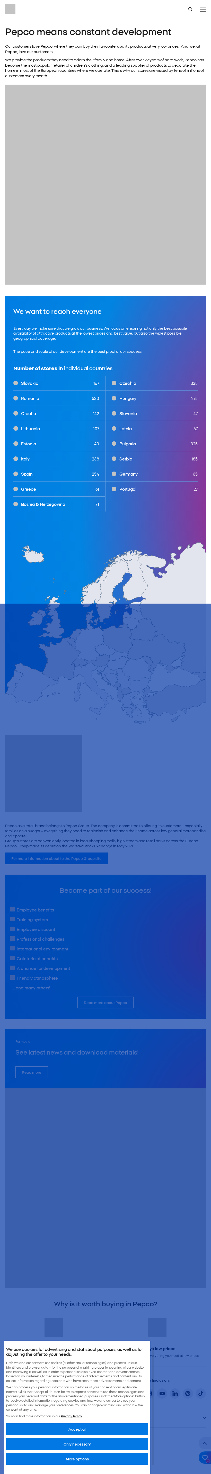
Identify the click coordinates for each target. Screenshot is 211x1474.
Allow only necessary (114, 1459)
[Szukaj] (190, 9)
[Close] (176, 1411)
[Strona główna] (10, 9)
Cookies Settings (34, 1459)
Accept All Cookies (158, 1459)
